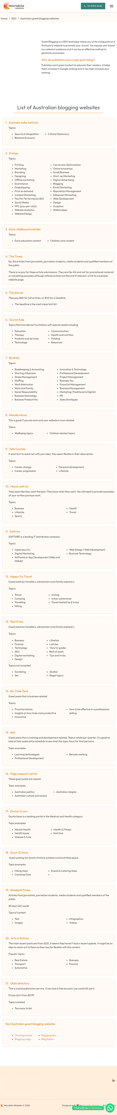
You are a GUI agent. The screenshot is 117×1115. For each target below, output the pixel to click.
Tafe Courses (17, 449)
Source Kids (16, 319)
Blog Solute (47, 1039)
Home (4, 18)
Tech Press (16, 621)
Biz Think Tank (19, 691)
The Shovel (16, 292)
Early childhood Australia (25, 229)
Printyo (13, 153)
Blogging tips (48, 1035)
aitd (12, 732)
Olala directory (19, 983)
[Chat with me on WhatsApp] (110, 1108)
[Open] (111, 6)
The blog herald (23, 1035)
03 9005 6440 (94, 6)
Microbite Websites (91, 1105)
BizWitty (14, 358)
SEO (13, 18)
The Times (15, 256)
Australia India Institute (23, 122)
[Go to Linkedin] (113, 1080)
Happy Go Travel (21, 576)
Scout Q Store (19, 852)
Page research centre (23, 774)
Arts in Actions (20, 938)
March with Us (19, 486)
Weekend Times (20, 890)
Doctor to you (19, 811)
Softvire (15, 531)
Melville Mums (18, 415)
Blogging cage (23, 1039)
